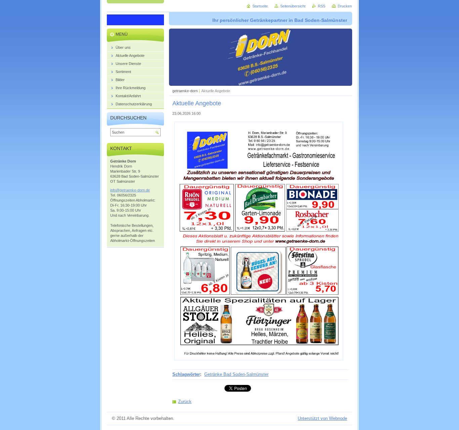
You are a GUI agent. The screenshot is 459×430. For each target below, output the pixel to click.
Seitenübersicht (292, 6)
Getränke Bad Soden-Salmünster (236, 374)
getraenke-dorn (185, 91)
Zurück (185, 401)
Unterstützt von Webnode (322, 418)
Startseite (260, 6)
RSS (321, 6)
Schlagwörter (186, 374)
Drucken (345, 6)
